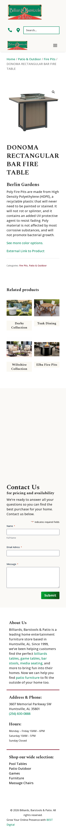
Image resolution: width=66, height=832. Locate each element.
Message (12, 564)
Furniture (16, 778)
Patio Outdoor (20, 768)
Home (11, 59)
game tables (30, 658)
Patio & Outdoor (29, 59)
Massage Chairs (21, 783)
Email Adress (14, 547)
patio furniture (28, 677)
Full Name (11, 537)
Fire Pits (49, 59)
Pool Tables (18, 764)
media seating (31, 663)
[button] (53, 92)
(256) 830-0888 (19, 713)
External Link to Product (26, 251)
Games (14, 773)
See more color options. (25, 243)
